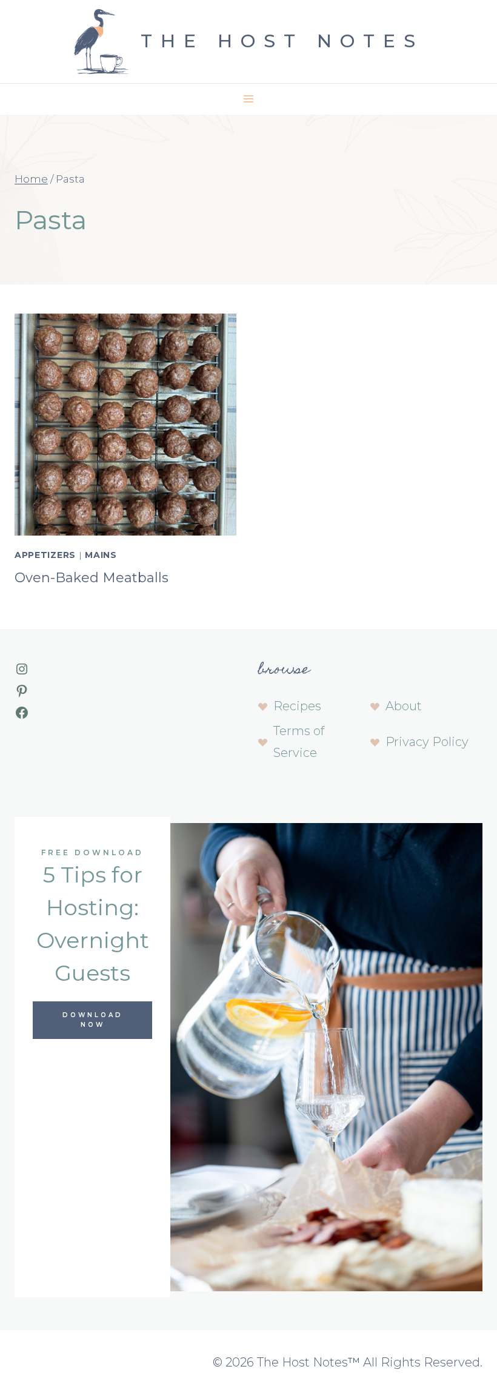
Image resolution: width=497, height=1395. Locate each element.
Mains (101, 555)
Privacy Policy (427, 741)
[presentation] (125, 425)
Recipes (297, 706)
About (403, 706)
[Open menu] (249, 99)
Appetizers (45, 555)
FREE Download (92, 852)
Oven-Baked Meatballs (91, 578)
